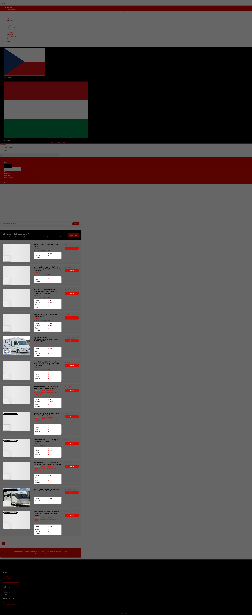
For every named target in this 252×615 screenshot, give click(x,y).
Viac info (72, 248)
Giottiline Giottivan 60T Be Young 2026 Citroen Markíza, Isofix (47, 440)
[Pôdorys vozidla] (7, 258)
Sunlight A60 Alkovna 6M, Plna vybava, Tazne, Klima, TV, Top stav (47, 414)
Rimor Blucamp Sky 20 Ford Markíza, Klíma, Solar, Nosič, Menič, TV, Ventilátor (47, 463)
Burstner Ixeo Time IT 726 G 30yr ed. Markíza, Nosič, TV (46, 315)
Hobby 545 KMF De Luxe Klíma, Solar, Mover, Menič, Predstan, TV (46, 490)
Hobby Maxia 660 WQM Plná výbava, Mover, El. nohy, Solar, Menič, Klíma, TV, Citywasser (47, 268)
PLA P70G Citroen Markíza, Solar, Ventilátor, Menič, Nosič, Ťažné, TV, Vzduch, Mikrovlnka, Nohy (45, 291)
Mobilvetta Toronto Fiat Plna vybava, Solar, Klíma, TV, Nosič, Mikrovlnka (46, 387)
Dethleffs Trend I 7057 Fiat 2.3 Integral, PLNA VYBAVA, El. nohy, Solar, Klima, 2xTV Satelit (47, 363)
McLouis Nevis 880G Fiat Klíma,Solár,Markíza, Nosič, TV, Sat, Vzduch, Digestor (46, 339)
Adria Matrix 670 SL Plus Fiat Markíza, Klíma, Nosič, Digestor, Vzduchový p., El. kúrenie (47, 513)
